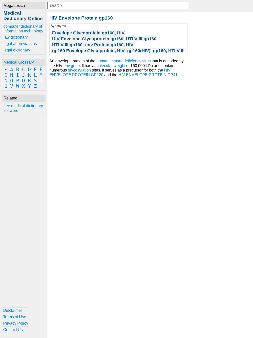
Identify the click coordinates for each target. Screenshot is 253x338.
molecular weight (110, 66)
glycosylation (79, 70)
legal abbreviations (20, 44)
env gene (71, 66)
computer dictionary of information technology (23, 28)
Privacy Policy (15, 323)
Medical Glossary (18, 62)
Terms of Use (14, 317)
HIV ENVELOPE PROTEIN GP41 (148, 75)
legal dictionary (16, 50)
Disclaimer (12, 310)
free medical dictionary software (23, 108)
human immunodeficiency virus (123, 61)
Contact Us (13, 330)
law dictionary (15, 37)
